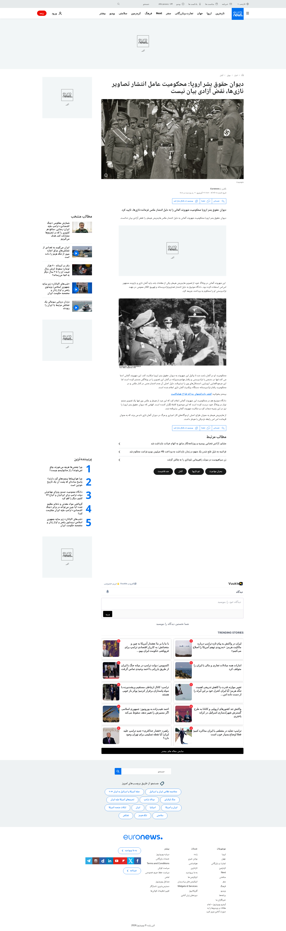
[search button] (118, 4)
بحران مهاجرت (215, 472)
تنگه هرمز (143, 816)
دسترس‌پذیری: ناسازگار (159, 886)
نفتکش (126, 816)
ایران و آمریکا (171, 808)
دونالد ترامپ (149, 800)
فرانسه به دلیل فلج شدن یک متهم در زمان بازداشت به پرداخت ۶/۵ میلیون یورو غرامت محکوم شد (178, 452)
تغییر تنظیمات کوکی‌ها (159, 891)
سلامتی (123, 13)
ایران (138, 808)
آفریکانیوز (193, 891)
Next (159, 13)
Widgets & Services (187, 886)
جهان (200, 13)
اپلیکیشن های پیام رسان (187, 882)
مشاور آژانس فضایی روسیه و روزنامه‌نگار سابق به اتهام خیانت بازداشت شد (188, 443)
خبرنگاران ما (221, 900)
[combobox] (135, 4)
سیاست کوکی (163, 868)
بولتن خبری (192, 859)
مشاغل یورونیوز (162, 882)
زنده (42, 13)
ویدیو (112, 13)
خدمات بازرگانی (162, 859)
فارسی (242, 4)
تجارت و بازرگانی (184, 13)
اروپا (209, 13)
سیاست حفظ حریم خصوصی (157, 873)
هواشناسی (193, 864)
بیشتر (166, 849)
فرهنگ (148, 13)
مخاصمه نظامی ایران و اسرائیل (163, 792)
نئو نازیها (196, 472)
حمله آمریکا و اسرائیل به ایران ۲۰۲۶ (124, 792)
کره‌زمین (136, 13)
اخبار (236, 75)
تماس (167, 877)
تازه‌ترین (219, 13)
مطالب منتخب (81, 216)
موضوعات (221, 849)
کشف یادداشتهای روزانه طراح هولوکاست (191, 394)
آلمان (221, 75)
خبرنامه (133, 871)
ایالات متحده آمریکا (117, 808)
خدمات (194, 849)
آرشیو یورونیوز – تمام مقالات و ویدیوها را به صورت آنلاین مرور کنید (216, 908)
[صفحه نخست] (243, 75)
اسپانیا (153, 808)
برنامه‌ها (222, 895)
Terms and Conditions (158, 864)
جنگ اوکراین (169, 800)
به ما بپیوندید (191, 873)
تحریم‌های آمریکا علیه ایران (122, 800)
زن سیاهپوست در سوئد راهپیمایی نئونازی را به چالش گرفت (196, 460)
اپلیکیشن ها (192, 877)
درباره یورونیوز (162, 855)
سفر (168, 13)
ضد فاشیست (163, 472)
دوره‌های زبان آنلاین (189, 895)
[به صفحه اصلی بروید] (238, 14)
